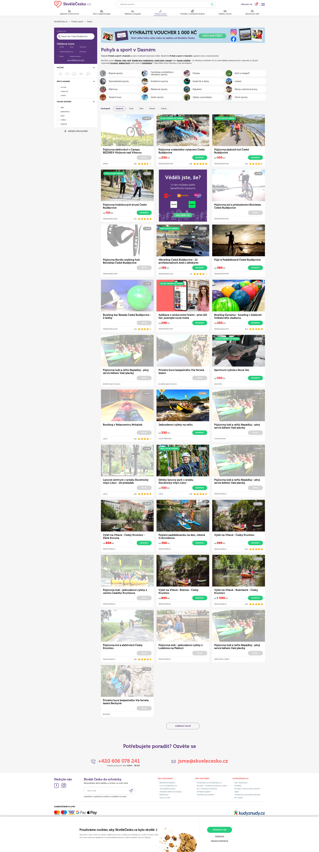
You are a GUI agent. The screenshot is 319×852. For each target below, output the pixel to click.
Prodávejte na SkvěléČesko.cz (209, 783)
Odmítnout (219, 836)
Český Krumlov (75, 56)
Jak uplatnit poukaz (167, 789)
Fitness (196, 73)
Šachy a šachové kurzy (246, 89)
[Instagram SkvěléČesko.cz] (63, 785)
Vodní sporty (157, 97)
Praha (61, 47)
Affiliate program (204, 792)
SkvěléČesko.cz (61, 22)
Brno (72, 47)
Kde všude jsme (240, 783)
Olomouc (82, 52)
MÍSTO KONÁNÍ (63, 81)
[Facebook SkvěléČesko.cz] (56, 785)
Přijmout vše (219, 830)
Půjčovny (113, 89)
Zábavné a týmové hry (69, 14)
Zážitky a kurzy (225, 14)
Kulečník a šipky (201, 81)
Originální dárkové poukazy (171, 792)
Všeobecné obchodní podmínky (247, 795)
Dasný (89, 22)
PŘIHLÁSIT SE (246, 4)
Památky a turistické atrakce (192, 14)
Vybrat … (164, 109)
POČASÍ (60, 67)
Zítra (141, 109)
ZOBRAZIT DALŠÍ (183, 726)
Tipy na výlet (165, 798)
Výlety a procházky (202, 97)
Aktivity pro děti (252, 14)
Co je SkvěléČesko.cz (168, 786)
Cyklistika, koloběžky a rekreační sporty (162, 73)
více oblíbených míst (75, 60)
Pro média (238, 798)
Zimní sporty (241, 97)
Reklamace (164, 795)
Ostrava (83, 47)
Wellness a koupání (132, 14)
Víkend (152, 109)
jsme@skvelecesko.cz (203, 761)
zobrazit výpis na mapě (78, 131)
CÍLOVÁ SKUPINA (64, 102)
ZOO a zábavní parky (102, 14)
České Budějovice (66, 52)
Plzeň (61, 56)
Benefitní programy (167, 783)
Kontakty (238, 786)
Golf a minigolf (242, 73)
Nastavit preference (219, 841)
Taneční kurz (115, 97)
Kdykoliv (119, 109)
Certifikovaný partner (205, 795)
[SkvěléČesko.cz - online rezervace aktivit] (72, 4)
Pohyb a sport (160, 14)
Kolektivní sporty (159, 81)
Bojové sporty (116, 73)
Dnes (131, 109)
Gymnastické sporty (119, 81)
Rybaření (197, 89)
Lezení (238, 81)
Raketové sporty (159, 89)
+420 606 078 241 (119, 761)
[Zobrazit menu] (263, 4)
